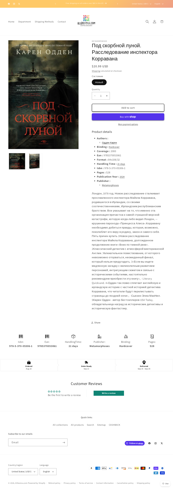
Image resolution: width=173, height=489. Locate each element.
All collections (60, 424)
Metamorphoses (110, 185)
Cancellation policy (125, 483)
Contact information (105, 483)
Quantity (96, 89)
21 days (121, 163)
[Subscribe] (63, 442)
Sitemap (101, 424)
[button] (147, 21)
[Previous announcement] (55, 4)
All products (77, 424)
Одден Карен (109, 142)
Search (90, 424)
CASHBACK (114, 424)
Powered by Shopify (36, 483)
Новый (99, 82)
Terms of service (86, 483)
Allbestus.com (21, 483)
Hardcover (114, 146)
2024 (122, 176)
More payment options (128, 124)
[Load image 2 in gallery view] (34, 161)
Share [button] (97, 322)
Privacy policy (70, 483)
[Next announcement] (117, 4)
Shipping (96, 71)
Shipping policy (143, 483)
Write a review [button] (109, 393)
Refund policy (54, 483)
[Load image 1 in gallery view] (17, 161)
